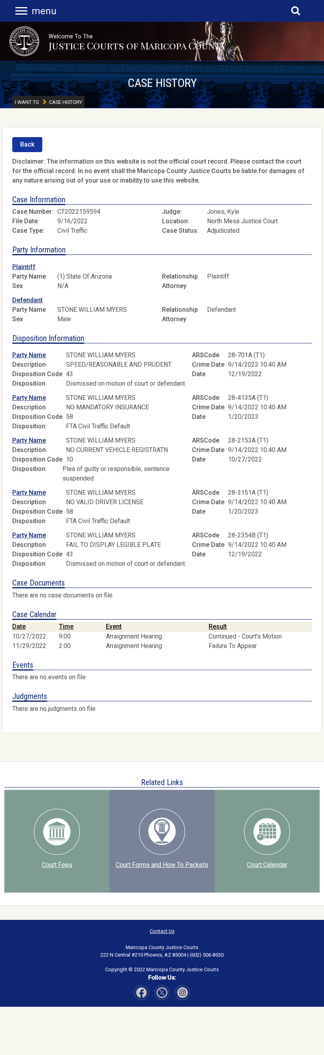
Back (27, 144)
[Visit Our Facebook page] (141, 992)
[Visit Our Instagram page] (162, 992)
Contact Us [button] (162, 931)
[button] (24, 41)
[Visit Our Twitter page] (182, 992)
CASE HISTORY (162, 83)
